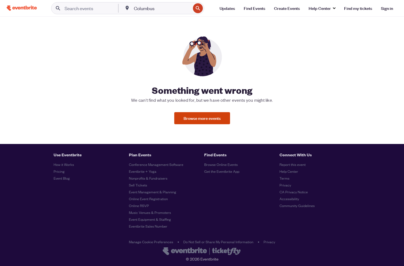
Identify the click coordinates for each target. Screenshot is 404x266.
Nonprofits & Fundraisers (148, 178)
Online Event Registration (148, 198)
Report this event (293, 164)
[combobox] (162, 8)
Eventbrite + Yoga (142, 171)
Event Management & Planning (152, 191)
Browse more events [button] (202, 118)
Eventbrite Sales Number (148, 226)
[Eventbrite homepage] (202, 251)
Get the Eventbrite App (221, 171)
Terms (284, 178)
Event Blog (62, 178)
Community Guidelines (297, 205)
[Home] (22, 8)
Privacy (285, 185)
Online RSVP (139, 205)
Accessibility (289, 198)
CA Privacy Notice (294, 191)
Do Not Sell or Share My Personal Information (218, 241)
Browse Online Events (221, 164)
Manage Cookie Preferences (151, 241)
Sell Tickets (138, 185)
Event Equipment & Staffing (150, 219)
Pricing (59, 171)
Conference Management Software (156, 164)
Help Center (289, 171)
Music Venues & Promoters (150, 212)
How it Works (64, 164)
